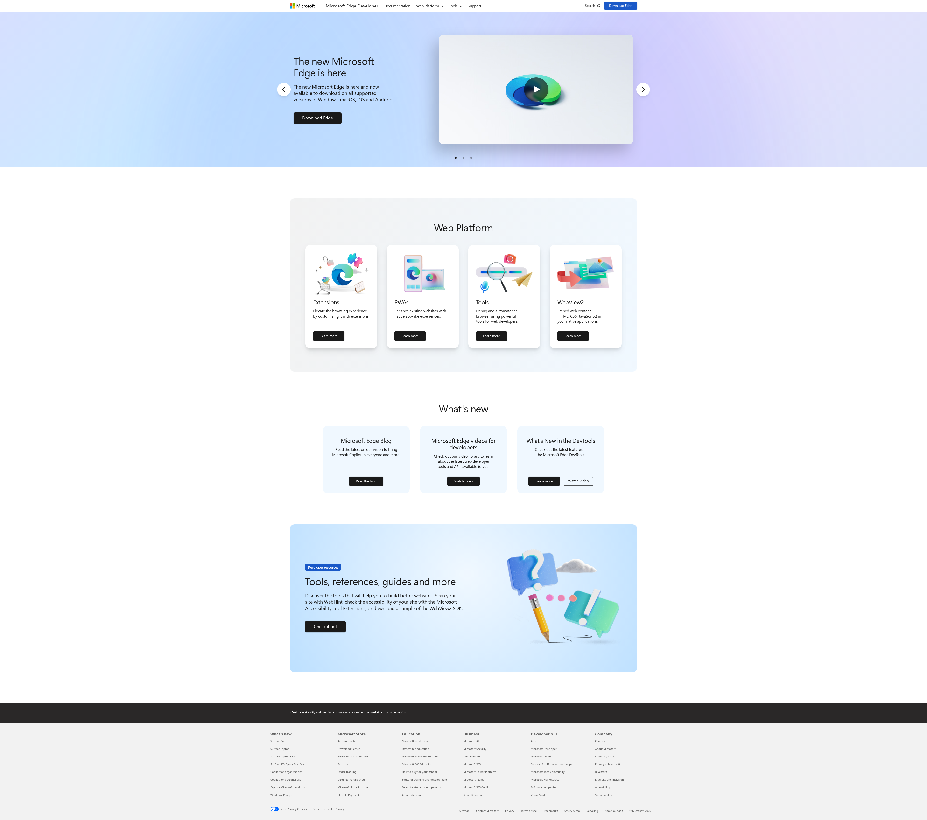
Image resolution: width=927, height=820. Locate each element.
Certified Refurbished (351, 779)
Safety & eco (572, 811)
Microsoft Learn (541, 756)
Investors (601, 772)
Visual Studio (539, 795)
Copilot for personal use (285, 779)
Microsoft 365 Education (417, 764)
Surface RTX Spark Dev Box (287, 764)
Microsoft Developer (544, 749)
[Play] (536, 89)
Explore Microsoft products (287, 787)
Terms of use (529, 811)
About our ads (614, 811)
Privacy (509, 811)
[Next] (643, 89)
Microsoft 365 (472, 764)
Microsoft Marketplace (545, 779)
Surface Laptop (279, 749)
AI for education (412, 795)
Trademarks (550, 811)
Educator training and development (424, 779)
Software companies (543, 787)
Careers (600, 741)
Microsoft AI (471, 741)
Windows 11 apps (281, 795)
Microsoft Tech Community (548, 772)
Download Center (349, 749)
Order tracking (347, 772)
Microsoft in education (416, 741)
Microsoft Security (475, 749)
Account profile (347, 741)
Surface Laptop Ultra (283, 756)
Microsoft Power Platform (480, 772)
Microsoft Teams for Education (421, 756)
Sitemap (464, 811)
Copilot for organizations (286, 772)
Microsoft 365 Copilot (477, 787)
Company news (604, 756)
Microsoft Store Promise (353, 787)
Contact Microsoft (487, 811)
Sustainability (603, 795)
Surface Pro (277, 741)
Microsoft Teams (474, 779)
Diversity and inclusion (609, 779)
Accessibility (602, 787)
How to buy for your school (419, 772)
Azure (534, 741)
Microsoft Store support (353, 756)
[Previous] (284, 89)
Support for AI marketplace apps (551, 764)
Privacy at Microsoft (607, 764)
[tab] (456, 158)
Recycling (592, 811)
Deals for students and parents (421, 787)
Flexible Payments (349, 795)
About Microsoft (605, 749)
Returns (343, 764)
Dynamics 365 (472, 756)
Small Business (473, 795)
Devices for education (415, 749)
